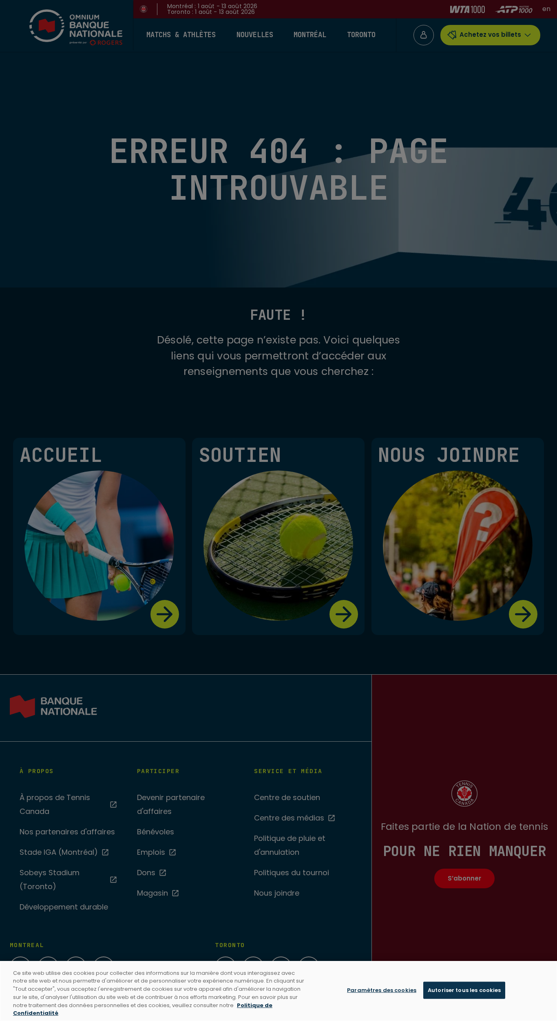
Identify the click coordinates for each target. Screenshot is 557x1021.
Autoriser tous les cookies (464, 990)
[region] (278, 991)
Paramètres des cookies (381, 990)
